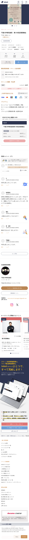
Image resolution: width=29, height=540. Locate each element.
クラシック (3, 29)
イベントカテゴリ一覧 (6, 445)
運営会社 (3, 501)
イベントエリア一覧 (5, 447)
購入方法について (24, 93)
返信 (2, 185)
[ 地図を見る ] (6, 37)
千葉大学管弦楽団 (6, 277)
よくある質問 (4, 452)
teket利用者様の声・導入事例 (7, 475)
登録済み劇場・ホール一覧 (7, 480)
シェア (7, 185)
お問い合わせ (4, 505)
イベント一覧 (21, 435)
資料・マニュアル (5, 477)
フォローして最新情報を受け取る (14, 288)
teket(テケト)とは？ (5, 464)
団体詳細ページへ (14, 293)
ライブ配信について (5, 473)
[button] (10, 353)
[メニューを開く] (26, 2)
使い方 (2, 449)
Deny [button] (17, 536)
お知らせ (3, 503)
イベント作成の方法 (5, 466)
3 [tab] (16, 25)
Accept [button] (24, 536)
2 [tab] (14, 25)
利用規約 (3, 490)
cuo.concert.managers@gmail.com (17, 298)
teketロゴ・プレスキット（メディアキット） (11, 482)
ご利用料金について (5, 468)
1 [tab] (12, 25)
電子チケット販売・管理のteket (8, 435)
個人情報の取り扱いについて (7, 496)
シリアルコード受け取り (6, 456)
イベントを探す (4, 443)
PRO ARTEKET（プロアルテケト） (9, 454)
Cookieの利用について (6, 494)
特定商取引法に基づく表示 (7, 499)
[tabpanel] (14, 14)
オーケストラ (11, 29)
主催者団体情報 (6, 40)
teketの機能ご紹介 (5, 471)
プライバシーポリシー (6, 492)
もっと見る (14, 253)
